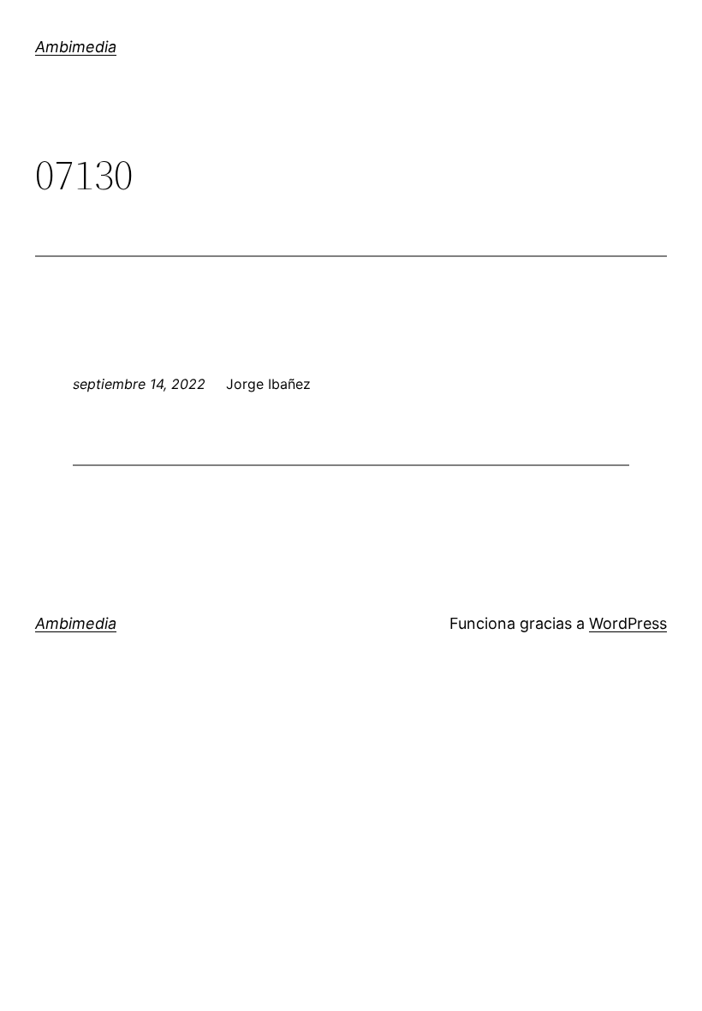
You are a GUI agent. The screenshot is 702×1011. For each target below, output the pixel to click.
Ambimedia (75, 47)
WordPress (628, 623)
